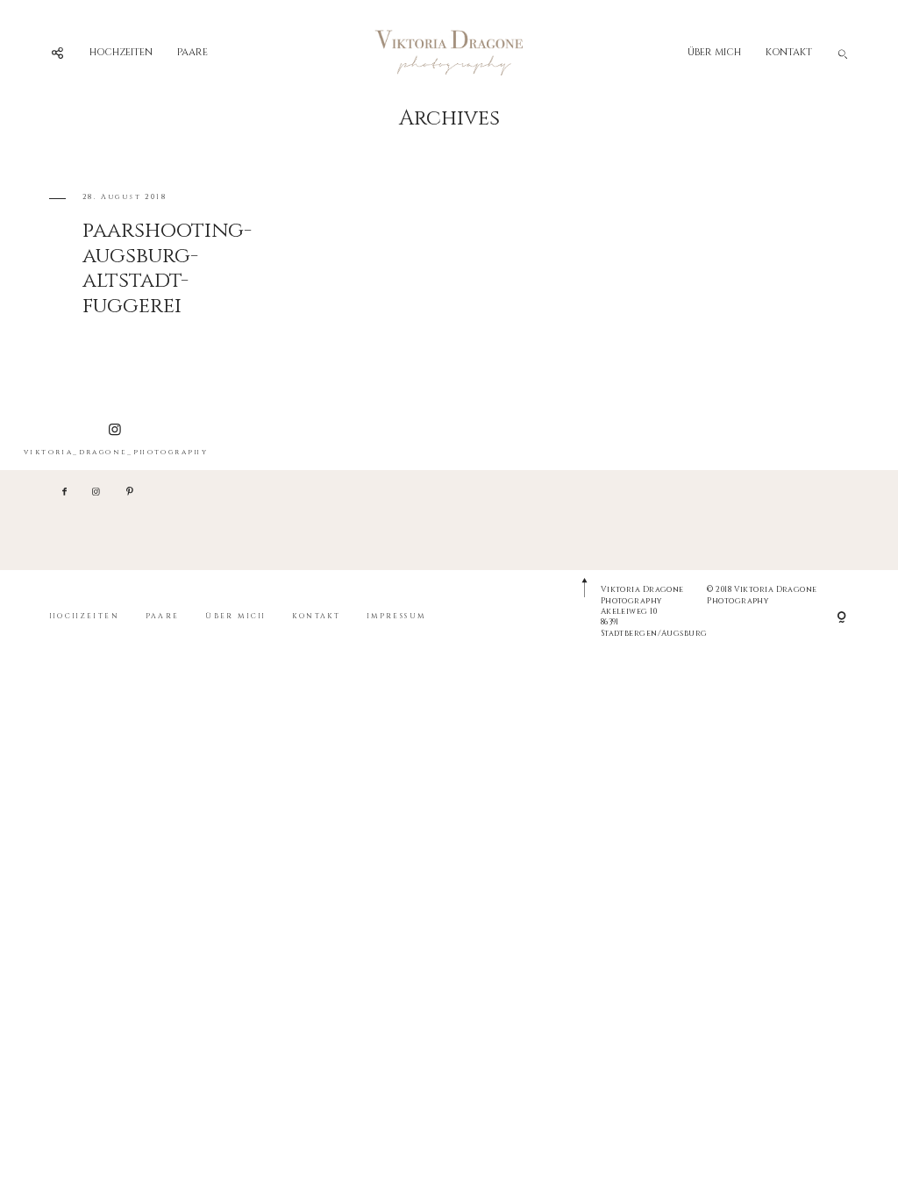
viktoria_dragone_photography (116, 452)
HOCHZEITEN (121, 52)
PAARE (192, 52)
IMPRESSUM (396, 616)
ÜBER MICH (714, 52)
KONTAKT (789, 52)
